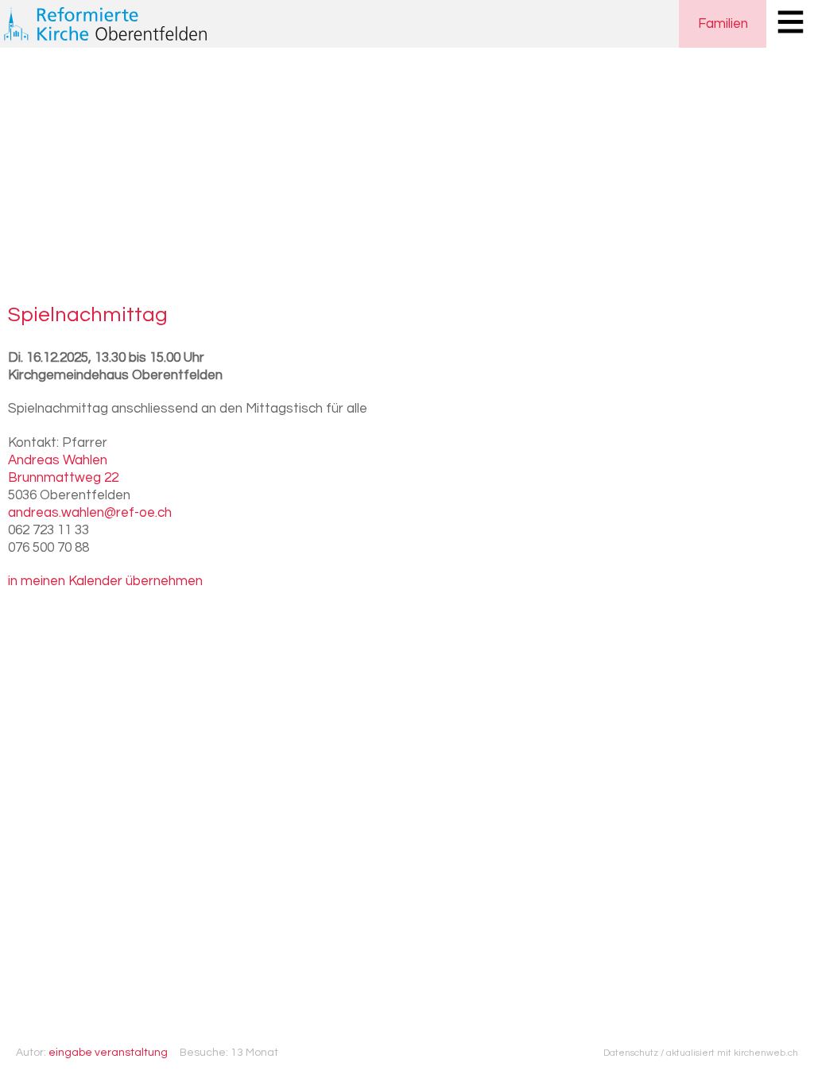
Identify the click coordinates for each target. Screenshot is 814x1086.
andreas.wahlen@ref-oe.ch (90, 513)
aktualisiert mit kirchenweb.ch (732, 1052)
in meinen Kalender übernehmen (105, 581)
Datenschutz (630, 1052)
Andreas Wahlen (57, 460)
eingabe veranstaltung (108, 1052)
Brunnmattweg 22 (63, 478)
